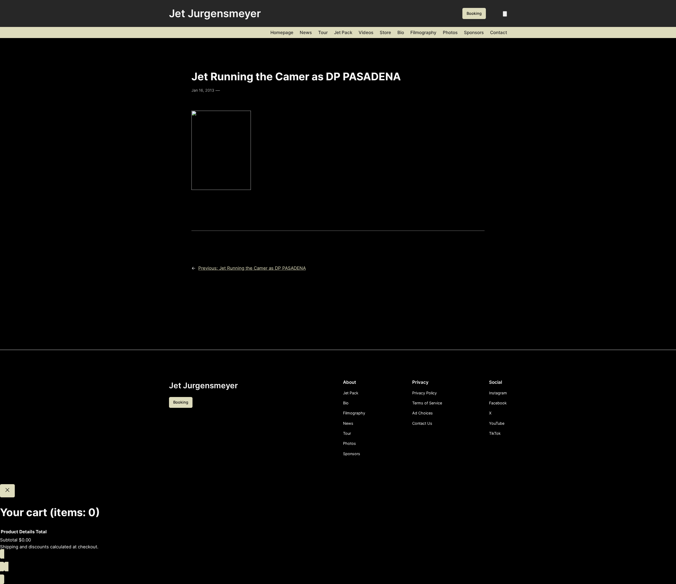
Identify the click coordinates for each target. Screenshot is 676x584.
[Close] (7, 490)
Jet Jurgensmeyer (215, 13)
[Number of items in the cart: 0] (505, 14)
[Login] (495, 13)
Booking (474, 13)
